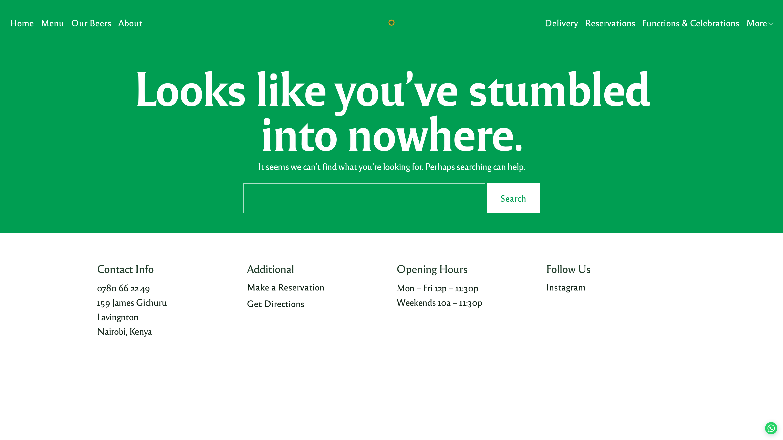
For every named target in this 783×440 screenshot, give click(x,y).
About (130, 22)
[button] (771, 428)
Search (513, 198)
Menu (52, 22)
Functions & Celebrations (690, 22)
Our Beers (91, 22)
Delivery (561, 22)
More (756, 22)
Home (22, 22)
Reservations (610, 22)
